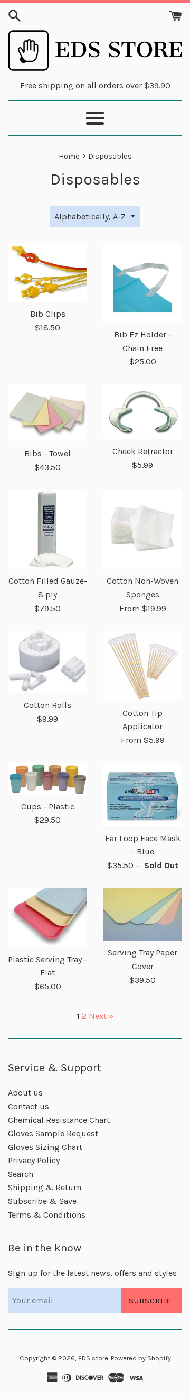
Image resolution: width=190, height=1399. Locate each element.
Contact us (28, 1106)
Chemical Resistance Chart (59, 1120)
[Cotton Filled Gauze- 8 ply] (47, 529)
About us (25, 1093)
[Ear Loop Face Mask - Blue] (142, 794)
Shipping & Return (44, 1187)
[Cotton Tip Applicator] (142, 666)
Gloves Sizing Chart (45, 1147)
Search (20, 1174)
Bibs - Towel (47, 453)
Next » (101, 1016)
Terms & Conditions (47, 1215)
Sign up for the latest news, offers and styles (92, 1273)
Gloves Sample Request (53, 1133)
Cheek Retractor (142, 451)
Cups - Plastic (47, 807)
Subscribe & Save (42, 1201)
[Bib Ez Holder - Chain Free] (142, 283)
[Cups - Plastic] (47, 779)
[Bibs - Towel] (47, 412)
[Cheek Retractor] (142, 411)
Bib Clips (47, 314)
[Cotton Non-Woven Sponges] (142, 529)
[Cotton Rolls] (47, 662)
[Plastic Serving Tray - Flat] (47, 917)
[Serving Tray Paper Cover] (142, 914)
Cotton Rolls (47, 705)
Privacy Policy (34, 1160)
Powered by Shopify (141, 1358)
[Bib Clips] (47, 272)
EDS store (93, 1358)
